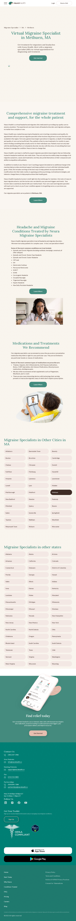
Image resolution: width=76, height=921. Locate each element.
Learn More (38, 200)
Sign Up (11, 819)
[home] (17, 3)
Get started (38, 58)
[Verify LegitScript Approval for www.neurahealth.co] (35, 828)
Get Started (38, 733)
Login (53, 3)
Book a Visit (64, 3)
